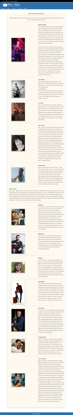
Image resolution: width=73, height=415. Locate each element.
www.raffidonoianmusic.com (43, 248)
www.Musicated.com (42, 88)
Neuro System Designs (36, 413)
